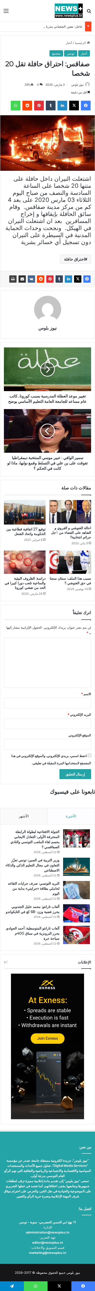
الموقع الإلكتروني (79, 735)
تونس (71, 53)
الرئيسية (81, 43)
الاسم (86, 694)
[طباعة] (13, 279)
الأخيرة (71, 816)
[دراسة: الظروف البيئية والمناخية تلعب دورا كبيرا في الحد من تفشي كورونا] (25, 562)
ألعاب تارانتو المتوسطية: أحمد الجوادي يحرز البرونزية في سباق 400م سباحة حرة (32, 933)
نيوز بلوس (77, 84)
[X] (77, 279)
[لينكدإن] (68, 279)
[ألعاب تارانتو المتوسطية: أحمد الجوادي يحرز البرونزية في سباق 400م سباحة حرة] (76, 935)
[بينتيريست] (50, 279)
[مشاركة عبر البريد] (22, 279)
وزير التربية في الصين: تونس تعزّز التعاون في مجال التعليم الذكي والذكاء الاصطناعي (32, 865)
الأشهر (24, 816)
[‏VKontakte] (31, 279)
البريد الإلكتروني (79, 714)
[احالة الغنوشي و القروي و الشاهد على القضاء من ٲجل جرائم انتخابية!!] (70, 511)
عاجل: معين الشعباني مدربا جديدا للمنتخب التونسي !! (47, 26)
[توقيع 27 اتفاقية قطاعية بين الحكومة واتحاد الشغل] (25, 512)
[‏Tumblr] (59, 279)
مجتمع (56, 53)
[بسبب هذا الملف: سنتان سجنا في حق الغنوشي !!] (70, 562)
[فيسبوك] (87, 279)
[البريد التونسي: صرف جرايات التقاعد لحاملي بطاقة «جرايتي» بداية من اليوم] (76, 890)
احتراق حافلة (74, 259)
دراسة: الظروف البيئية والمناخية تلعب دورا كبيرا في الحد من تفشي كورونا (25, 583)
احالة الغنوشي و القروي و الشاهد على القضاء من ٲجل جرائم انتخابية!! (71, 532)
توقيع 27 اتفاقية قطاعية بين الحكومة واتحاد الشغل (26, 531)
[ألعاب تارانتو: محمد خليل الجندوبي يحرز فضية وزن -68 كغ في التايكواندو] (76, 913)
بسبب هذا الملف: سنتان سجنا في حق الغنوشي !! (70, 580)
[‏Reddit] (40, 279)
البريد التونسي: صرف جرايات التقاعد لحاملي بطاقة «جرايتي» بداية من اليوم (33, 888)
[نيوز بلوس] (69, 10)
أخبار (69, 43)
